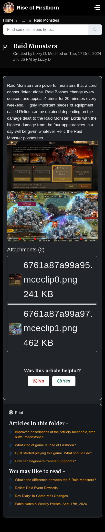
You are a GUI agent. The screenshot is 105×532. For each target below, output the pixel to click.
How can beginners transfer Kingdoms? (45, 461)
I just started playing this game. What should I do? (53, 453)
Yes (66, 381)
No (41, 381)
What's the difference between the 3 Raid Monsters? (55, 480)
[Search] (95, 29)
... (23, 20)
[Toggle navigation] (97, 7)
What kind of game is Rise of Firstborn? (45, 445)
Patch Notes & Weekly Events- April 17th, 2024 (51, 504)
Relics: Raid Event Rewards (36, 488)
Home (8, 20)
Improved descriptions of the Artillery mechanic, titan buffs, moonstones (55, 434)
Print (19, 413)
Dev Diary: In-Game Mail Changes (41, 496)
